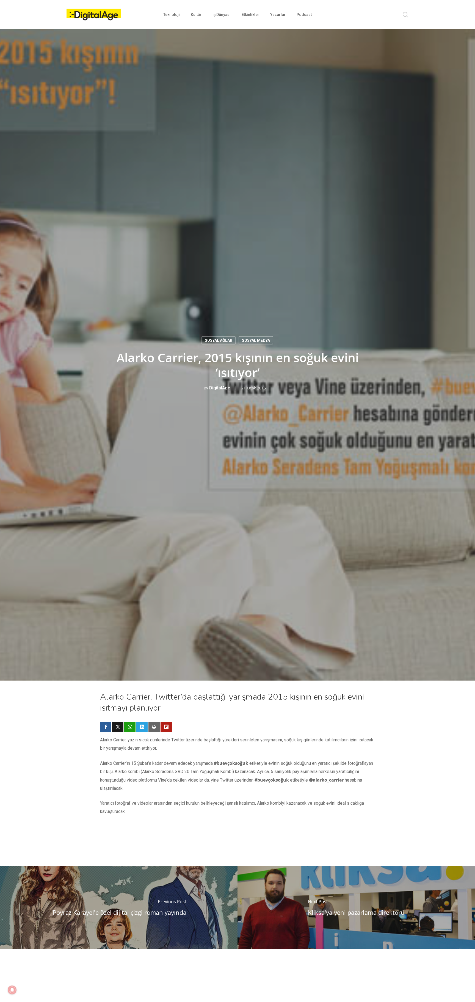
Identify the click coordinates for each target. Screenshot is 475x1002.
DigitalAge (219, 388)
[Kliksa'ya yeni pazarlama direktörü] (356, 907)
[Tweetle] (117, 727)
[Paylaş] (105, 727)
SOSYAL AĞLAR (218, 340)
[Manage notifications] (12, 989)
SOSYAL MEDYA (256, 340)
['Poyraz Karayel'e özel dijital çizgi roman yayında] (119, 907)
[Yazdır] (154, 727)
